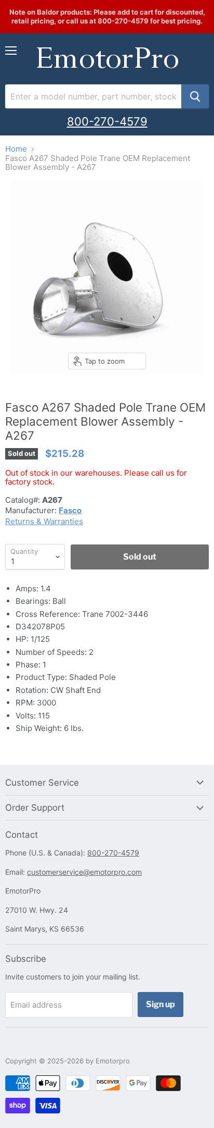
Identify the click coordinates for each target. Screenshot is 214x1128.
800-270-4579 (107, 121)
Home (16, 148)
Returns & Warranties (44, 521)
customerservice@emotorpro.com (84, 871)
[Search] (195, 96)
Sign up (160, 1004)
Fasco (70, 510)
